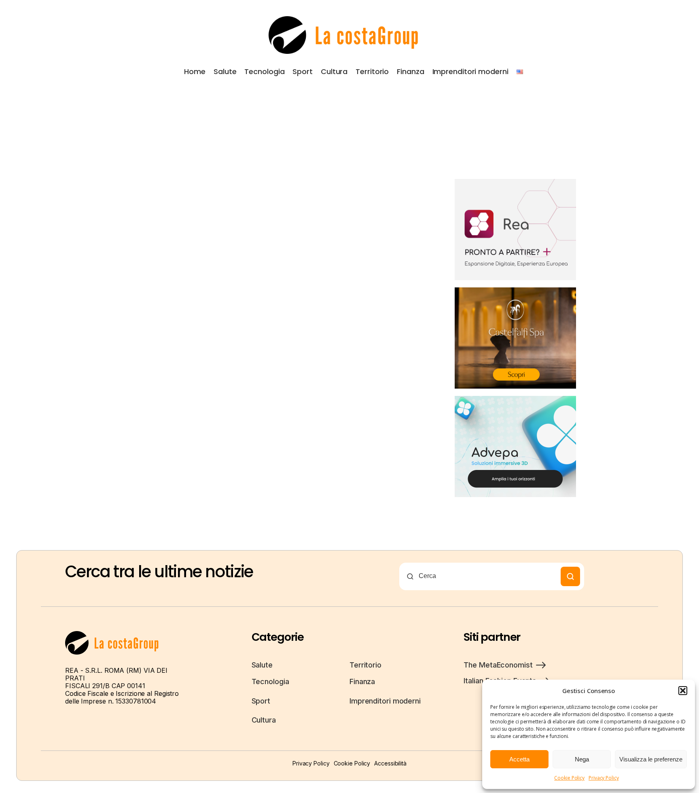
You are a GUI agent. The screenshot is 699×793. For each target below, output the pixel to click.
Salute (225, 71)
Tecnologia (264, 71)
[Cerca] (570, 576)
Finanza (410, 71)
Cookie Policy (569, 777)
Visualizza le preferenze (650, 759)
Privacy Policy (604, 777)
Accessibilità (390, 763)
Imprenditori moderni (470, 71)
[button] (683, 691)
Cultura (334, 71)
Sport (302, 71)
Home (194, 71)
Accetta (519, 759)
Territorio (372, 71)
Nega (582, 759)
